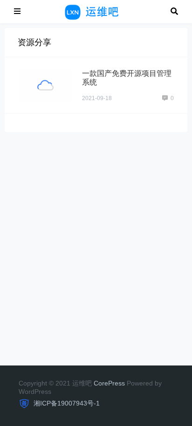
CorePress (109, 383)
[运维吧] (95, 11)
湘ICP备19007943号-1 (66, 403)
